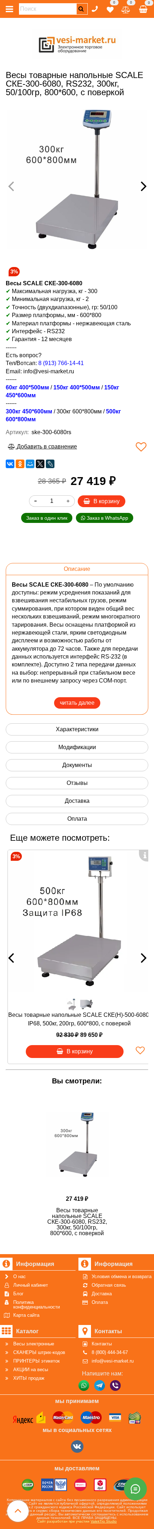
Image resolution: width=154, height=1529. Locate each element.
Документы (77, 765)
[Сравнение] (125, 8)
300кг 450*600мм (29, 411)
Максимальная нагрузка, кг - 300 (51, 291)
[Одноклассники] (20, 464)
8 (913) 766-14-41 (61, 363)
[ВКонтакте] (10, 464)
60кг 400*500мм (27, 387)
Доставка (77, 801)
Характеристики (77, 729)
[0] (110, 8)
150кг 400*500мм (76, 387)
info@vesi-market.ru (48, 371)
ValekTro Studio (104, 1521)
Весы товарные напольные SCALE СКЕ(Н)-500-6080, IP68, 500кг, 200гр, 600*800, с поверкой (79, 1019)
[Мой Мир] (30, 464)
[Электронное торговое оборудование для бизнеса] (77, 43)
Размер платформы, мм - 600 (51, 315)
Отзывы (77, 783)
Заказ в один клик (46, 518)
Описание (77, 569)
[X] (40, 464)
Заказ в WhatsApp (106, 518)
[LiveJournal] (50, 464)
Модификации (77, 747)
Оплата (77, 819)
